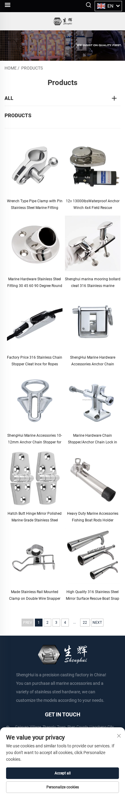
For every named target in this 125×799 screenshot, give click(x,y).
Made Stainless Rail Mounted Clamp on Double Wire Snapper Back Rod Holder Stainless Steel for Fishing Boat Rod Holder (34, 596)
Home (11, 68)
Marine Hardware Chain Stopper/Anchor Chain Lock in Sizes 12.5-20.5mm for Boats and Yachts (92, 439)
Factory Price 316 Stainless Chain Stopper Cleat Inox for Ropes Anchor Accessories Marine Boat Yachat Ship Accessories (34, 361)
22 (85, 622)
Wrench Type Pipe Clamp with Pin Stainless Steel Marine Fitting (34, 204)
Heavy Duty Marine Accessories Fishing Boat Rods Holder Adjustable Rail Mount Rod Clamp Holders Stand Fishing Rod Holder (92, 517)
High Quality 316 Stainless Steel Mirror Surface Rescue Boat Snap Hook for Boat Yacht (92, 596)
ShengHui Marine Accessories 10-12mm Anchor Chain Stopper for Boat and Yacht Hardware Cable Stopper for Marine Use (34, 439)
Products (32, 68)
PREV (27, 622)
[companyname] (62, 21)
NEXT (97, 622)
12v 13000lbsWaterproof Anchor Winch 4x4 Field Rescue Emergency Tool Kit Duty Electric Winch (93, 205)
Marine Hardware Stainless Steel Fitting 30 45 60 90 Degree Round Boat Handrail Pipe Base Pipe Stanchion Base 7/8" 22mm (34, 283)
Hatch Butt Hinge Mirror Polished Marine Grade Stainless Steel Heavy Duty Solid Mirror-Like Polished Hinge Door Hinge (35, 517)
